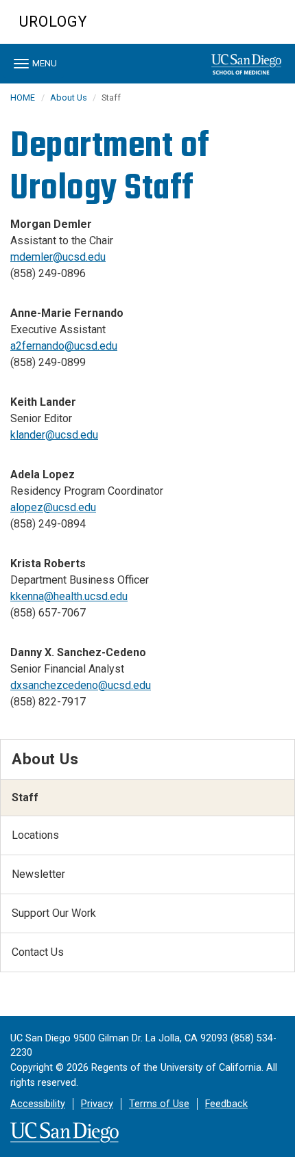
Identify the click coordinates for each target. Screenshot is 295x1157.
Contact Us (38, 952)
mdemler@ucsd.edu (58, 256)
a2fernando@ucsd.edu (63, 345)
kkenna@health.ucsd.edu (69, 596)
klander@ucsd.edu (54, 434)
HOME (22, 97)
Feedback (226, 1104)
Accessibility (37, 1104)
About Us (69, 97)
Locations (35, 835)
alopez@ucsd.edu (53, 507)
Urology (53, 21)
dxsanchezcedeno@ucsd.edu (80, 685)
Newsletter (38, 874)
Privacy (97, 1104)
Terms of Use (159, 1104)
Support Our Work (54, 913)
